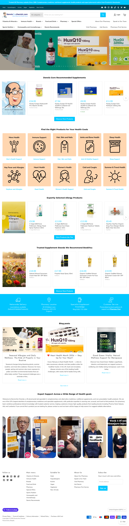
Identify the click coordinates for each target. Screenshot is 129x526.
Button (64, 51)
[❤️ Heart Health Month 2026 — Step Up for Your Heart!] (64, 339)
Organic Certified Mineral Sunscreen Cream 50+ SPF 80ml (114, 275)
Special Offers (76, 21)
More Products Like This (64, 237)
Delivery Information (32, 516)
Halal (4, 7)
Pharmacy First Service (118, 27)
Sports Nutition (8, 27)
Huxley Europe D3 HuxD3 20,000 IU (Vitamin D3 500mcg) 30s (63, 106)
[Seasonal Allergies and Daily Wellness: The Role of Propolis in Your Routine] (22, 339)
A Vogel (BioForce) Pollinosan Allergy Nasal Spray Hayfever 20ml (37, 226)
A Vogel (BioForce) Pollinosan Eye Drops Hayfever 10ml (62, 226)
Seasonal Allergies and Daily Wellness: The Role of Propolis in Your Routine (23, 358)
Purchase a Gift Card (57, 516)
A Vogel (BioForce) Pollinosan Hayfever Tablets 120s (90, 226)
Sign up (103, 488)
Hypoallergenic (11, 7)
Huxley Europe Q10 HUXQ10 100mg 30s (113, 105)
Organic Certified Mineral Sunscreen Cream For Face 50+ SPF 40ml (89, 275)
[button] (117, 15)
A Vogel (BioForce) (34, 230)
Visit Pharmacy (91, 27)
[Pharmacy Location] (49, 305)
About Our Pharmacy (102, 21)
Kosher (20, 7)
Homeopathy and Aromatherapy (29, 27)
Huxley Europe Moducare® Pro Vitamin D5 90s (38, 105)
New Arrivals (40, 7)
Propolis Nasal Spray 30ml (64, 274)
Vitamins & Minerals (10, 21)
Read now (21, 380)
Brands (38, 21)
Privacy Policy (7, 516)
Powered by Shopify (8, 520)
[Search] (103, 15)
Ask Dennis (104, 27)
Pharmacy (64, 21)
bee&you (31, 277)
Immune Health (26, 21)
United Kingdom (116, 510)
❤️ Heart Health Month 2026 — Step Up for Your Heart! (64, 356)
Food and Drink (50, 21)
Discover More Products (64, 119)
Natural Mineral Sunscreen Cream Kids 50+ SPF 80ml (38, 275)
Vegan (25, 7)
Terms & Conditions (18, 516)
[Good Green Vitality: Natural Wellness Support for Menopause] (106, 339)
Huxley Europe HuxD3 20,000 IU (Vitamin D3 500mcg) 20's (88, 106)
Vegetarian (32, 7)
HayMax (108, 230)
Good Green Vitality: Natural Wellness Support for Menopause (106, 356)
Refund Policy (45, 516)
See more (63, 386)
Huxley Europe (33, 107)
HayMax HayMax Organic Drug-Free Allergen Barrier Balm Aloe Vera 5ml (115, 226)
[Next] (125, 98)
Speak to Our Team (119, 21)
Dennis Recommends (52, 27)
